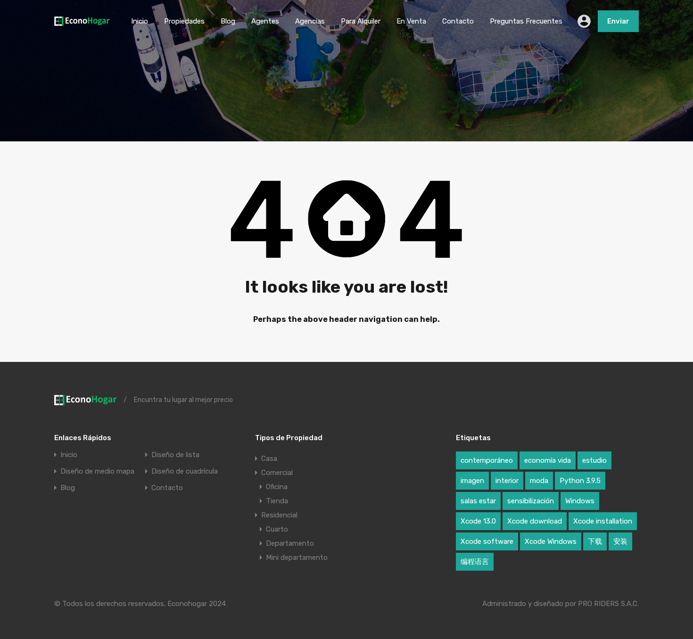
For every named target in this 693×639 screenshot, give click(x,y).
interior (507, 480)
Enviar (618, 21)
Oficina (277, 487)
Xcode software (487, 541)
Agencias (310, 21)
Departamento (290, 543)
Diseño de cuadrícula (184, 471)
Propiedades (184, 21)
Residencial (279, 515)
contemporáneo (487, 460)
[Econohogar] (81, 21)
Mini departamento (297, 557)
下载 (595, 541)
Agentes (265, 21)
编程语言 (475, 561)
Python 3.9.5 (580, 480)
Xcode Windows (551, 541)
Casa (269, 458)
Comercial (277, 472)
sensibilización (530, 501)
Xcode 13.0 (478, 521)
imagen (472, 480)
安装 (620, 541)
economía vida (547, 460)
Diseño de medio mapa (97, 471)
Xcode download (534, 521)
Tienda (277, 501)
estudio (594, 460)
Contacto (458, 21)
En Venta (411, 21)
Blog (228, 21)
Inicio (139, 21)
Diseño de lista (175, 455)
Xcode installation (602, 521)
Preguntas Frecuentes (526, 21)
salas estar (478, 501)
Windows (579, 501)
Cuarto (277, 529)
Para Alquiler (360, 21)
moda (539, 480)
